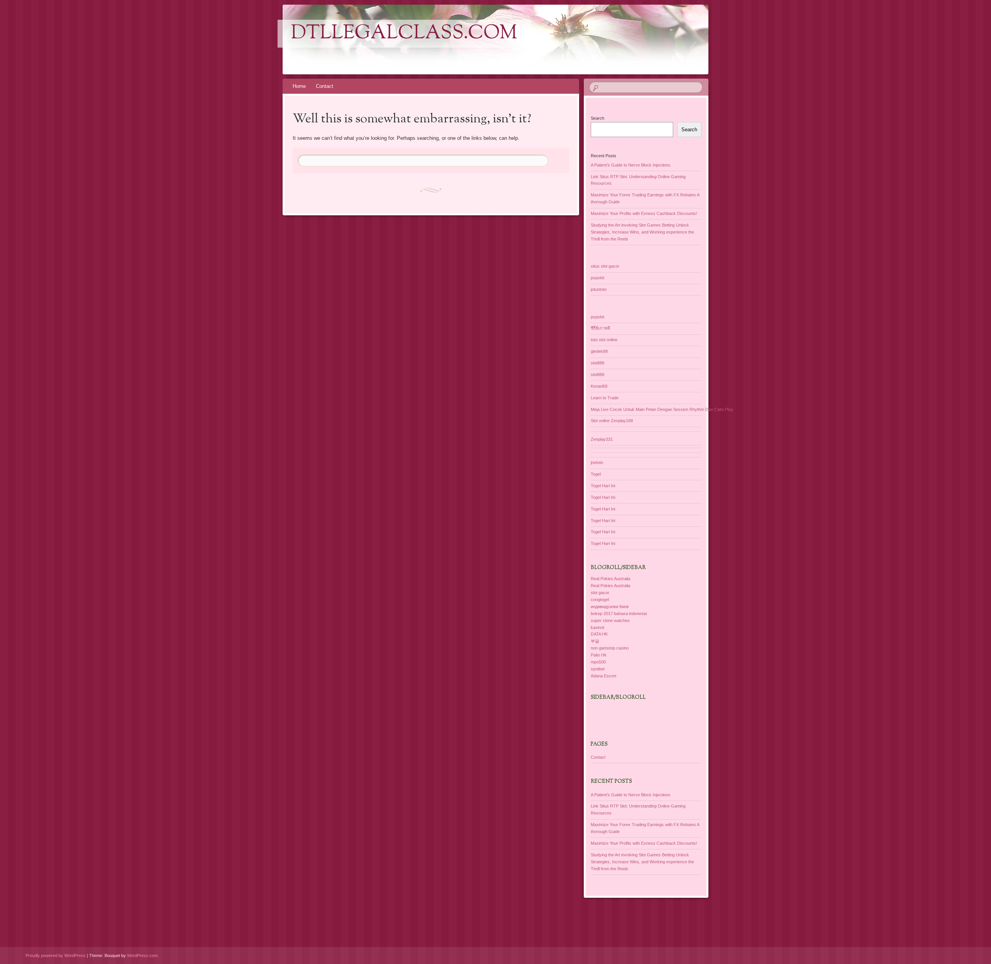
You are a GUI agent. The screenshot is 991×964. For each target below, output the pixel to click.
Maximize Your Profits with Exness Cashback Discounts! (644, 213)
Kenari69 (599, 386)
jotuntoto (599, 289)
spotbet (598, 669)
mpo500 (598, 662)
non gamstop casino (610, 648)
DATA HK (599, 634)
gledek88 (599, 351)
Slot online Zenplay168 (612, 420)
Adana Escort (603, 676)
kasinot (597, 627)
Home (299, 86)
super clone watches (610, 620)
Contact (324, 86)
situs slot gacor (605, 266)
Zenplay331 (602, 439)
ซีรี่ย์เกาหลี (600, 328)
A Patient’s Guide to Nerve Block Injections (630, 165)
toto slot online (604, 339)
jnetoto (597, 462)
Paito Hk (599, 655)
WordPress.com (142, 955)
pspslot (597, 277)
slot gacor (600, 592)
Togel (596, 474)
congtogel (600, 599)
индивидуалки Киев (610, 606)
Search (597, 118)
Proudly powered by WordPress (56, 955)
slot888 (597, 363)
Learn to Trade (605, 397)
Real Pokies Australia (610, 578)
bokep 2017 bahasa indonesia (619, 613)
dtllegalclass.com (404, 34)
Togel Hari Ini (603, 485)
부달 (595, 641)
